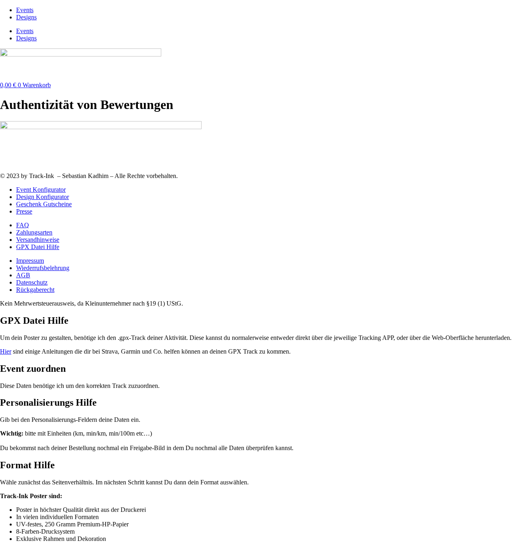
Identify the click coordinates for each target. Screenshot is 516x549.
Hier (5, 351)
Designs (26, 17)
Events (24, 9)
